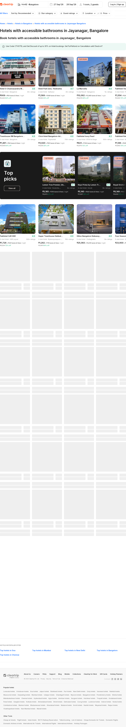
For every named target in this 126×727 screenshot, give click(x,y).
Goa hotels (34, 691)
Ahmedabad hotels (45, 702)
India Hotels (32, 720)
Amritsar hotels (64, 698)
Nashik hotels (89, 705)
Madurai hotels (66, 705)
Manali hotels (41, 709)
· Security (48, 679)
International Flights (49, 723)
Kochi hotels (77, 705)
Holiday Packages (80, 723)
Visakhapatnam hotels (11, 709)
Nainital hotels (115, 691)
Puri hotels (68, 691)
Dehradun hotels (70, 702)
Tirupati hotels (102, 698)
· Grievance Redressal (67, 679)
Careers (37, 674)
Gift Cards (103, 674)
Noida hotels (117, 702)
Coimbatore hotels (10, 705)
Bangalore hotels (89, 695)
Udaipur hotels (49, 695)
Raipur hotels (113, 705)
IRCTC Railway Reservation (48, 720)
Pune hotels (7, 702)
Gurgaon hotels (76, 698)
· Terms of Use (56, 679)
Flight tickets (21, 720)
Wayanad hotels (101, 705)
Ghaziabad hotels (53, 705)
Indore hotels (106, 702)
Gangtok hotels (19, 702)
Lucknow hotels (94, 702)
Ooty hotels (91, 691)
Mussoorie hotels (9, 695)
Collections (77, 674)
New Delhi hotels (79, 691)
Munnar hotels (24, 705)
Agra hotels (52, 698)
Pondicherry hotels (104, 695)
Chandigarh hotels (62, 695)
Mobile (67, 674)
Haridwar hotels (89, 698)
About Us (27, 674)
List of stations (77, 720)
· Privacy (42, 679)
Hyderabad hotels (40, 698)
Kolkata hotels (31, 702)
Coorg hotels (82, 702)
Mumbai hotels (37, 695)
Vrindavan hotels (22, 691)
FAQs (45, 674)
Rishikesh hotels (56, 691)
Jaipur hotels (44, 691)
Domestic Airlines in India (12, 723)
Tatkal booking (64, 720)
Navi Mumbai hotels (28, 709)
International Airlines (65, 723)
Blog (60, 674)
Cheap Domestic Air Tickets (94, 720)
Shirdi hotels (57, 702)
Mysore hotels (76, 695)
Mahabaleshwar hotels (11, 698)
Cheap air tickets (9, 720)
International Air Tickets (32, 723)
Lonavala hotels (9, 691)
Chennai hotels (26, 698)
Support (52, 674)
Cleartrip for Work (90, 674)
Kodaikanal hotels (115, 698)
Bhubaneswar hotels (37, 705)
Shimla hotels (117, 695)
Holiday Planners (116, 674)
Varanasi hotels (102, 691)
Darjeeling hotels (24, 695)
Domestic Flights (112, 720)
